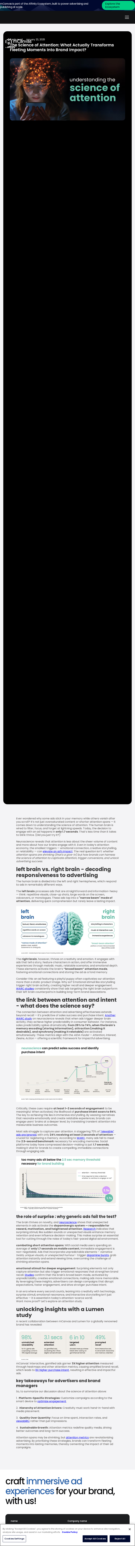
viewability (23, 1421)
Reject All (120, 1538)
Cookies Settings (14, 1538)
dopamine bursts (98, 1255)
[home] (18, 17)
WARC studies (25, 989)
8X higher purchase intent (52, 1370)
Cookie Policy (70, 1532)
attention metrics (77, 1437)
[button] (126, 17)
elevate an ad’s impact (58, 851)
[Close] (129, 1529)
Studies (29, 1275)
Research (89, 1229)
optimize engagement (51, 1401)
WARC (81, 1138)
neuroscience (68, 1222)
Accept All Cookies (95, 1538)
